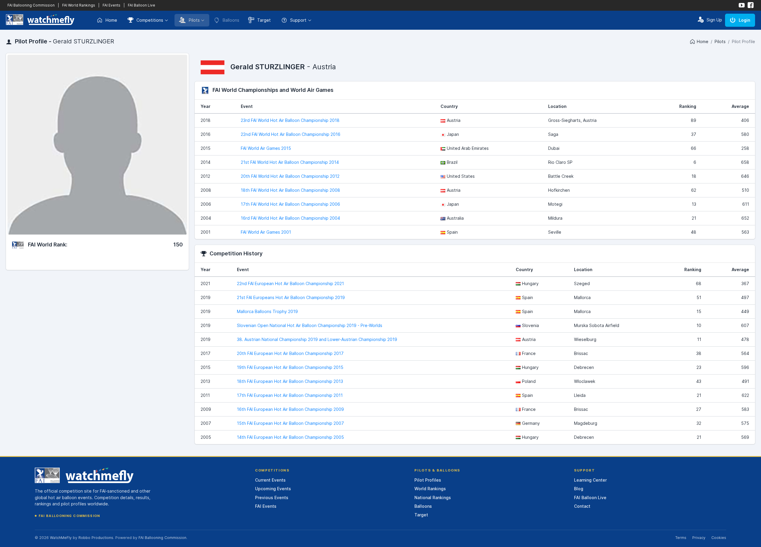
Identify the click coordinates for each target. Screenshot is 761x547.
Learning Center (590, 479)
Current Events (270, 479)
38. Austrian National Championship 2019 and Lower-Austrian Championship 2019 (317, 339)
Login (744, 20)
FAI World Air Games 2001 (266, 232)
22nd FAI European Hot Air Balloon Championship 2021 (290, 283)
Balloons (423, 506)
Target (264, 20)
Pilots (194, 20)
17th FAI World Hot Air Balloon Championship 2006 (290, 204)
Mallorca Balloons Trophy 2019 (267, 311)
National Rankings (432, 497)
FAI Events (111, 5)
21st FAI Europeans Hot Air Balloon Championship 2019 (291, 297)
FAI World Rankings (78, 5)
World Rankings (430, 488)
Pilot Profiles (427, 479)
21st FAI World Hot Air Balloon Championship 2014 (290, 162)
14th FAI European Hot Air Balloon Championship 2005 (290, 437)
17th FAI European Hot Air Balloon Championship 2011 (290, 395)
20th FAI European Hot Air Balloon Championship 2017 (290, 353)
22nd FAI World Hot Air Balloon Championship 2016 (290, 134)
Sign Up (714, 19)
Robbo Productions (95, 537)
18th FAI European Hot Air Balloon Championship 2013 (290, 381)
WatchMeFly (61, 537)
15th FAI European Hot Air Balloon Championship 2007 (290, 423)
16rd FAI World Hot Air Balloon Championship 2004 (290, 218)
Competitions (149, 20)
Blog (578, 488)
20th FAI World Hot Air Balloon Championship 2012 (290, 176)
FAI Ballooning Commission (31, 5)
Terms (680, 537)
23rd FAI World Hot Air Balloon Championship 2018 (290, 120)
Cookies (718, 537)
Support (298, 20)
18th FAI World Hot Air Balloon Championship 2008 (290, 190)
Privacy (698, 537)
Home (111, 20)
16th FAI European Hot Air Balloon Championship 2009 (290, 409)
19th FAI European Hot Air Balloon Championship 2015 (290, 367)
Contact (582, 506)
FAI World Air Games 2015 (266, 148)
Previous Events (271, 497)
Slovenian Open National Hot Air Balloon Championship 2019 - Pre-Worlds (309, 325)
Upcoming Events (273, 488)
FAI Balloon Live (141, 5)
